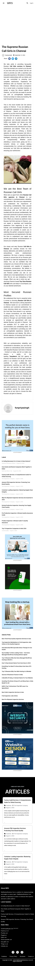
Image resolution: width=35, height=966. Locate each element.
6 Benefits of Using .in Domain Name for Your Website (17, 678)
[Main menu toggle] (3, 3)
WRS (10, 3)
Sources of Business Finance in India (12, 674)
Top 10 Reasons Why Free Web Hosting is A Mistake (16, 671)
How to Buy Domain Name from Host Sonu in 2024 (16, 663)
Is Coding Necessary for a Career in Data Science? (16, 461)
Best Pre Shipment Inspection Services (13, 699)
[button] (27, 3)
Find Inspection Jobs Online (10, 696)
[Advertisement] (17, 24)
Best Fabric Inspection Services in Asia (13, 692)
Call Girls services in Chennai (20, 66)
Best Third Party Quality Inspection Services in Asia (16, 638)
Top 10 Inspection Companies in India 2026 (14, 528)
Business (8, 805)
